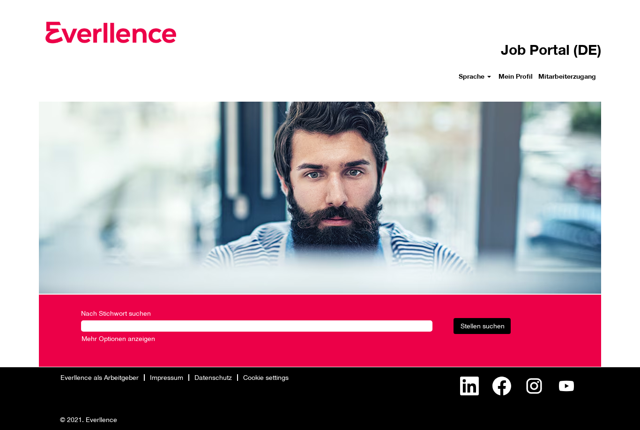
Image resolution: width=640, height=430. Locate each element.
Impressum (166, 377)
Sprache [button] (472, 76)
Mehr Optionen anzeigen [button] (118, 338)
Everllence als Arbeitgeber (99, 377)
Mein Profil (516, 76)
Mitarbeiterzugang (567, 76)
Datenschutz (213, 377)
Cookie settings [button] (266, 377)
